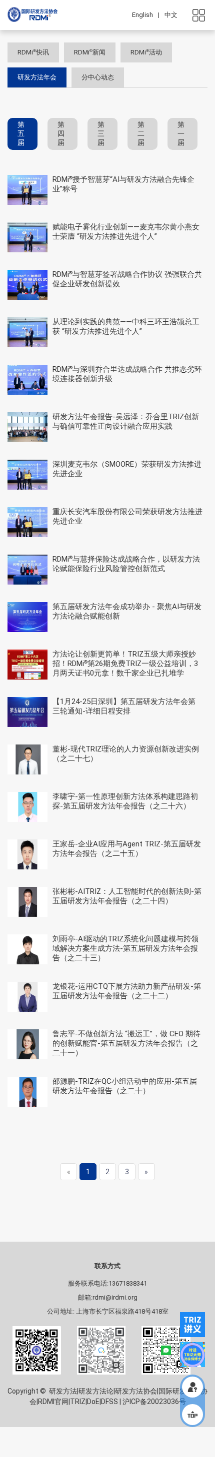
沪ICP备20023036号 (154, 1402)
